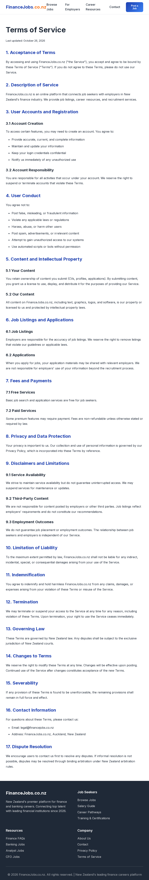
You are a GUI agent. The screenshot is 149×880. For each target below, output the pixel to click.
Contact (114, 7)
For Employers (72, 7)
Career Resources (93, 7)
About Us (84, 838)
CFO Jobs (13, 857)
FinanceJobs (26, 7)
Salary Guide (86, 806)
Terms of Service (89, 857)
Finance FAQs (15, 838)
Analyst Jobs (15, 850)
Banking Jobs (15, 844)
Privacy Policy (87, 850)
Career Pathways (89, 812)
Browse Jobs (52, 7)
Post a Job (134, 7)
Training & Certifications (93, 818)
